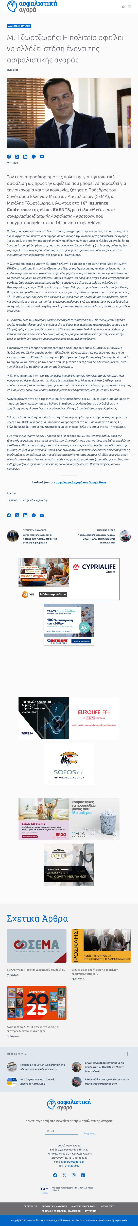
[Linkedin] (83, 1175)
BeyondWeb (121, 1220)
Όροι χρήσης (30, 1206)
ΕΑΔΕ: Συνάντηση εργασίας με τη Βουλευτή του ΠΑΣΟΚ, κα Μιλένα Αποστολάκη (104, 1067)
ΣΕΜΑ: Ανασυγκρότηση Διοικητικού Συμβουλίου (36, 969)
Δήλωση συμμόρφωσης (84, 1206)
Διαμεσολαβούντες (19, 26)
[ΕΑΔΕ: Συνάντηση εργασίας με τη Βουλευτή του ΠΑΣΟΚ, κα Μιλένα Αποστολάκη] (77, 1067)
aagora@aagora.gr (73, 1161)
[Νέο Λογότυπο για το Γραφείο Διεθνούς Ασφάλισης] (12, 1082)
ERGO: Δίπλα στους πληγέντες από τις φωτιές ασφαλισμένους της (107, 1081)
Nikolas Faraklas (80, 1220)
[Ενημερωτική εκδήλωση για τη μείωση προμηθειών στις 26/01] (101, 946)
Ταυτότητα (90, 1211)
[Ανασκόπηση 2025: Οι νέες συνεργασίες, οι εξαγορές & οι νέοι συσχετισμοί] (36, 1003)
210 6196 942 (72, 1165)
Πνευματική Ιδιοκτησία (54, 1206)
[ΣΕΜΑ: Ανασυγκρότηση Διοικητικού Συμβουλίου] (36, 946)
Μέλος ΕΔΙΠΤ (107, 1206)
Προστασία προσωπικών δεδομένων (61, 1211)
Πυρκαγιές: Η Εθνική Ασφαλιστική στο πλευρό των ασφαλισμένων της (42, 1066)
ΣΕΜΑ (13, 500)
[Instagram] (74, 1175)
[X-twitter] (64, 1175)
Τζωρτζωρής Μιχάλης (35, 500)
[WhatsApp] (36, 156)
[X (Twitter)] (19, 156)
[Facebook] (11, 156)
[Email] (44, 156)
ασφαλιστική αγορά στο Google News (81, 482)
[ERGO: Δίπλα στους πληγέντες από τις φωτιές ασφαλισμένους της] (77, 1082)
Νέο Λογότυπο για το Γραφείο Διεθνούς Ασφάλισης (37, 1081)
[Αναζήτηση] (123, 7)
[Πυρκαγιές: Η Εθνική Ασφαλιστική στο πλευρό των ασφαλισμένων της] (12, 1067)
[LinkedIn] (27, 156)
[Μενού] (129, 6)
